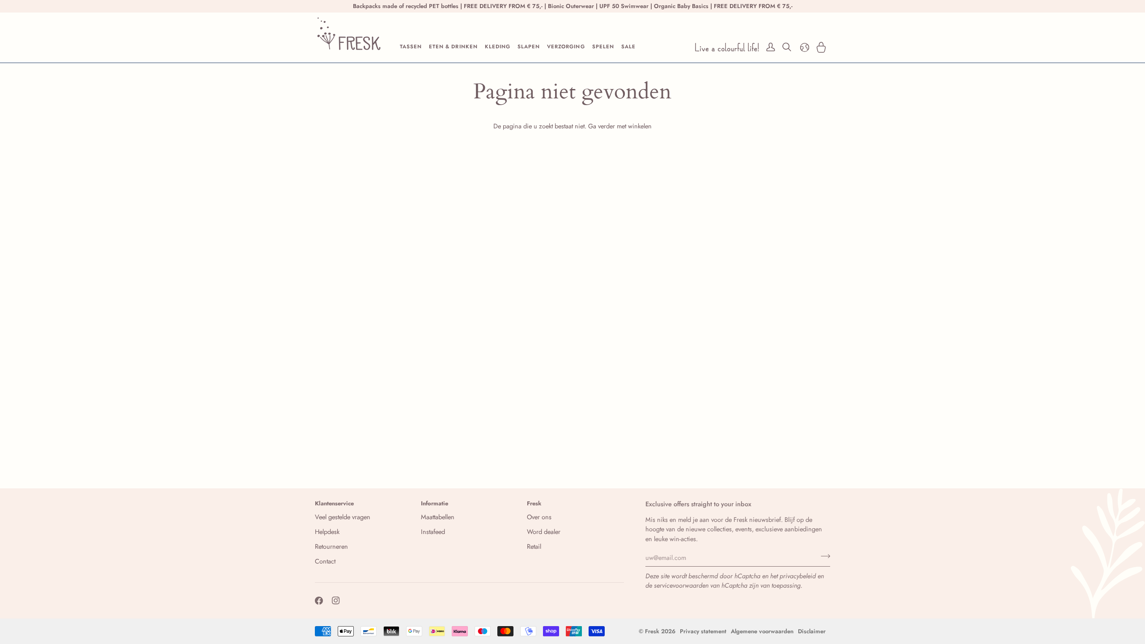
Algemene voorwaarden (762, 631)
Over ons (539, 516)
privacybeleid (798, 575)
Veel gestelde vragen (342, 516)
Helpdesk (327, 531)
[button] (410, 47)
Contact (325, 561)
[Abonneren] (822, 556)
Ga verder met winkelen (620, 126)
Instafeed (433, 531)
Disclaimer (812, 631)
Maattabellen (437, 516)
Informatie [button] (434, 503)
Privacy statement (703, 631)
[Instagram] (336, 601)
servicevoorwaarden (681, 585)
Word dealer (543, 531)
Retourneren (331, 546)
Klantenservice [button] (334, 503)
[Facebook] (319, 601)
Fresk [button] (534, 503)
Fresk (652, 631)
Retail (534, 546)
